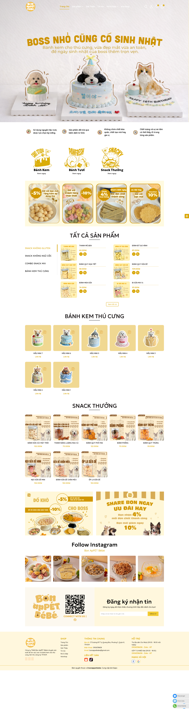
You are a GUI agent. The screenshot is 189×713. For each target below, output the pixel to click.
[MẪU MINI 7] (38, 338)
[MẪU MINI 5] (94, 338)
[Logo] (30, 6)
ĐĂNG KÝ (153, 614)
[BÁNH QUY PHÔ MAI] (94, 428)
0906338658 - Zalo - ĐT (142, 647)
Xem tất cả (112, 304)
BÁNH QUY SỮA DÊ (140, 264)
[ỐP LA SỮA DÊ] (94, 464)
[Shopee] (86, 660)
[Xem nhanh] (85, 254)
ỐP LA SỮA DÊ (94, 480)
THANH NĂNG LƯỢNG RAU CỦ (66, 443)
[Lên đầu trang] (186, 710)
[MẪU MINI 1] (66, 375)
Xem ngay (41, 173)
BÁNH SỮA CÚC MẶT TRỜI (38, 443)
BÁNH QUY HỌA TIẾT (87, 264)
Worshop (125, 6)
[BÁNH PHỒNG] (123, 428)
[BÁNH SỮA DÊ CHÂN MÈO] (66, 464)
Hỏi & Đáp (112, 6)
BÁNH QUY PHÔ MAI (94, 443)
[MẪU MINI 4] (123, 338)
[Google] (138, 661)
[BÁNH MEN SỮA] (69, 289)
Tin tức (101, 6)
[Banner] (94, 203)
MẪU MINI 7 (38, 353)
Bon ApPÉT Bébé (94, 550)
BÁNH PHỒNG (122, 443)
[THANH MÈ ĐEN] (69, 252)
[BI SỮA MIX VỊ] (121, 289)
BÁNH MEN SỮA (85, 283)
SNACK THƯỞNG (94, 405)
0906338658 (97, 647)
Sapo (115, 668)
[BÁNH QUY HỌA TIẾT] (69, 271)
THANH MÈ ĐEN (85, 245)
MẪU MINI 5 (94, 353)
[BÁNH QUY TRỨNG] (151, 428)
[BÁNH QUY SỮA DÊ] (121, 271)
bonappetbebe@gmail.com (99, 650)
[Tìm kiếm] (146, 6)
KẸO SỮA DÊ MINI (38, 480)
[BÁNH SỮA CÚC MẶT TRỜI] (38, 428)
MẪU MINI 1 (66, 390)
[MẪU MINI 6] (66, 338)
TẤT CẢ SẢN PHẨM (94, 235)
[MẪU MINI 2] (38, 375)
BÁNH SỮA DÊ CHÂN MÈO (66, 480)
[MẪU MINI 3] (151, 338)
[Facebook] (133, 661)
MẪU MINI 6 (66, 353)
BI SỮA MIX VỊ (137, 283)
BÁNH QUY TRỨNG (151, 443)
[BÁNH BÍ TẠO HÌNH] (121, 252)
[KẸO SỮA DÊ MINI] (38, 464)
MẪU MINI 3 (151, 353)
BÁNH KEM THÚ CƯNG (94, 316)
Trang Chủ (64, 6)
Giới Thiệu (90, 6)
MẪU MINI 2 (38, 390)
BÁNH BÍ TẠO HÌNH (139, 245)
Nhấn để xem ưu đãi (59, 514)
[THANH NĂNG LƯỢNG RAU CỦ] (66, 428)
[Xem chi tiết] (81, 254)
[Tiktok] (91, 660)
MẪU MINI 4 (122, 353)
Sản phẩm (77, 6)
